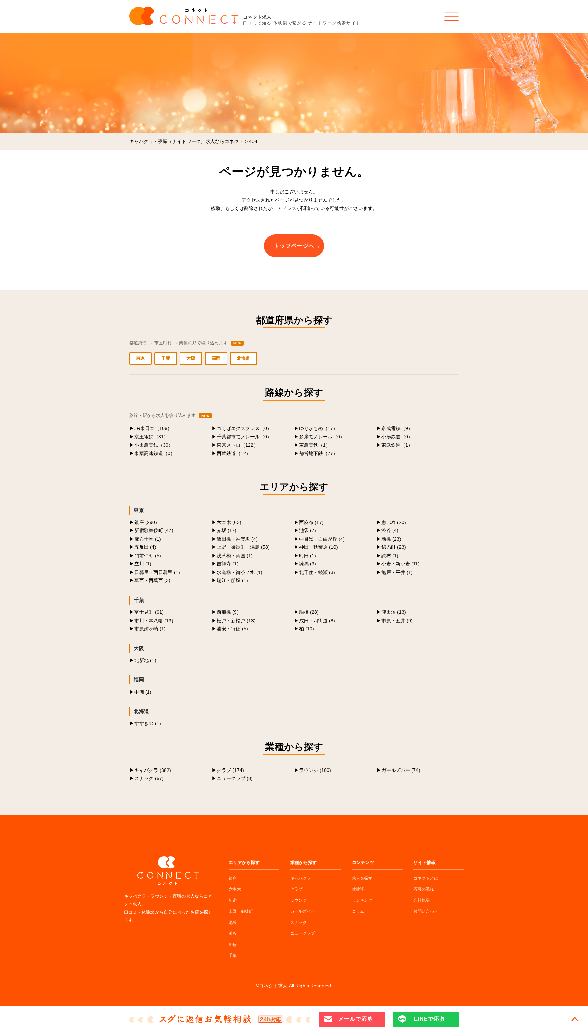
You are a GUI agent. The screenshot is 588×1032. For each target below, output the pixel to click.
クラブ (296, 889)
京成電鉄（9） (397, 428)
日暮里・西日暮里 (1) (157, 572)
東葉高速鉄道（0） (154, 453)
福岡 (216, 358)
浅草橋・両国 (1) (235, 555)
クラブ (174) (230, 770)
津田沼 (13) (393, 612)
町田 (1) (307, 555)
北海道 (243, 358)
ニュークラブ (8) (235, 778)
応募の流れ (423, 889)
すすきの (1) (147, 723)
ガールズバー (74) (400, 770)
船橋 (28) (309, 612)
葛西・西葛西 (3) (152, 580)
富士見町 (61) (149, 612)
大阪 (190, 358)
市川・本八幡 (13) (153, 620)
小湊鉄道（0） (397, 436)
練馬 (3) (307, 563)
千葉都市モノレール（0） (244, 436)
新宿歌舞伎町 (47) (153, 530)
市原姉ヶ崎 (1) (150, 628)
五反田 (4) (145, 547)
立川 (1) (142, 563)
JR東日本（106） (153, 428)
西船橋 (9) (228, 612)
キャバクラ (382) (152, 770)
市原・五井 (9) (397, 620)
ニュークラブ (302, 933)
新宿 (233, 900)
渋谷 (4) (389, 530)
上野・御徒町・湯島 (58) (243, 547)
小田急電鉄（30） (153, 445)
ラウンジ (298, 900)
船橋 (233, 944)
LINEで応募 (429, 1019)
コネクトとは (425, 878)
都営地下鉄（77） (318, 453)
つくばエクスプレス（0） (244, 428)
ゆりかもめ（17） (318, 428)
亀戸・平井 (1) (397, 572)
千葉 (165, 358)
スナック (298, 922)
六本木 (235, 889)
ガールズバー (302, 911)
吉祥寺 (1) (228, 563)
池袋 (233, 922)
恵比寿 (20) (393, 522)
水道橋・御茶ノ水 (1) (239, 572)
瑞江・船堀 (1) (232, 580)
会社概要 (421, 900)
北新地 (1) (145, 660)
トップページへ (294, 246)
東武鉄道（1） (397, 445)
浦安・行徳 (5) (232, 628)
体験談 (358, 889)
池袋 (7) (307, 530)
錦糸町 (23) (393, 547)
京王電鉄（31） (151, 436)
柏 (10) (306, 628)
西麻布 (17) (311, 522)
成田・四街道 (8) (317, 620)
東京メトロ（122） (237, 445)
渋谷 (233, 933)
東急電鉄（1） (314, 445)
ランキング (362, 900)
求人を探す (362, 878)
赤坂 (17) (226, 530)
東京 (140, 358)
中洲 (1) (142, 692)
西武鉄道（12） (234, 453)
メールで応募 (355, 1019)
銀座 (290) (145, 522)
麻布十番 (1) (147, 539)
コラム (358, 911)
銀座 (233, 878)
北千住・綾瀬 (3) (317, 572)
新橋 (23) (391, 539)
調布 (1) (389, 555)
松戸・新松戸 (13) (236, 620)
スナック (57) (149, 778)
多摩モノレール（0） (322, 436)
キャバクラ (300, 878)
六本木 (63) (229, 522)
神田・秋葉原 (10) (318, 547)
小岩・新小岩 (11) (400, 563)
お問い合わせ (425, 911)
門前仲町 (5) (147, 555)
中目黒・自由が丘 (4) (322, 539)
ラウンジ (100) (315, 770)
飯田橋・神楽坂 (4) (237, 539)
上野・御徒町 (241, 911)
